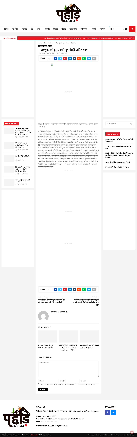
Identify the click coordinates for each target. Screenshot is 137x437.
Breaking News (43, 46)
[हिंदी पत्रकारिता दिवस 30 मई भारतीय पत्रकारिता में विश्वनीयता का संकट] (9, 169)
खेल (32, 29)
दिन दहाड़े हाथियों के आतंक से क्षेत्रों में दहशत (117, 167)
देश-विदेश (15, 29)
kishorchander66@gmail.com (54, 425)
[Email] (126, 29)
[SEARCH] (131, 124)
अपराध (39, 29)
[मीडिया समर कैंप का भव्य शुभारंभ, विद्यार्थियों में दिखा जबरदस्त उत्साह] (9, 145)
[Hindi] (111, 29)
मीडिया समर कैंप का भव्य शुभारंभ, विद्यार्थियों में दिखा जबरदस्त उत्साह (21, 145)
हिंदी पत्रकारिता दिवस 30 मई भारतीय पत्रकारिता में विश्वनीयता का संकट (22, 169)
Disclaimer (106, 435)
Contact (98, 435)
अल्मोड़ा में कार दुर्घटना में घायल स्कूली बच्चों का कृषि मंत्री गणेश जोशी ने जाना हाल (86, 302)
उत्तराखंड (24, 29)
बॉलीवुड (64, 29)
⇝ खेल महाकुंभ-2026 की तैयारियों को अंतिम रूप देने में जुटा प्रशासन (56, 38)
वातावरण (102, 29)
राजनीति (47, 29)
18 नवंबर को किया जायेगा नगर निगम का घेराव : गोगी (89, 346)
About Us (91, 435)
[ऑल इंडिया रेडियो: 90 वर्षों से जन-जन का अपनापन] (9, 158)
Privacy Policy (115, 435)
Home (6, 29)
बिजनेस (55, 29)
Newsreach (34, 435)
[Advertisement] (68, 108)
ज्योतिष (94, 29)
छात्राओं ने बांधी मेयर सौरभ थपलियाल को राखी (117, 162)
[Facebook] (124, 29)
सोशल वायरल (73, 29)
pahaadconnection (45, 53)
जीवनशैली (84, 29)
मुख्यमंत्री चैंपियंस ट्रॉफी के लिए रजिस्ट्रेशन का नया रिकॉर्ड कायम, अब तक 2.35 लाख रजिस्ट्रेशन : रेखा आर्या (119, 155)
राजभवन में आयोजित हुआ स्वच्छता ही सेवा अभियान (45, 346)
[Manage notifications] (132, 432)
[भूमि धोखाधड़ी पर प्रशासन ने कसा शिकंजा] (9, 182)
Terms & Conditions (128, 435)
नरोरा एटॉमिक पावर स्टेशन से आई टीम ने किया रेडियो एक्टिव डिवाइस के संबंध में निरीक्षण (68, 347)
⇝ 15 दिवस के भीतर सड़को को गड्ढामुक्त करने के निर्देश (92, 38)
